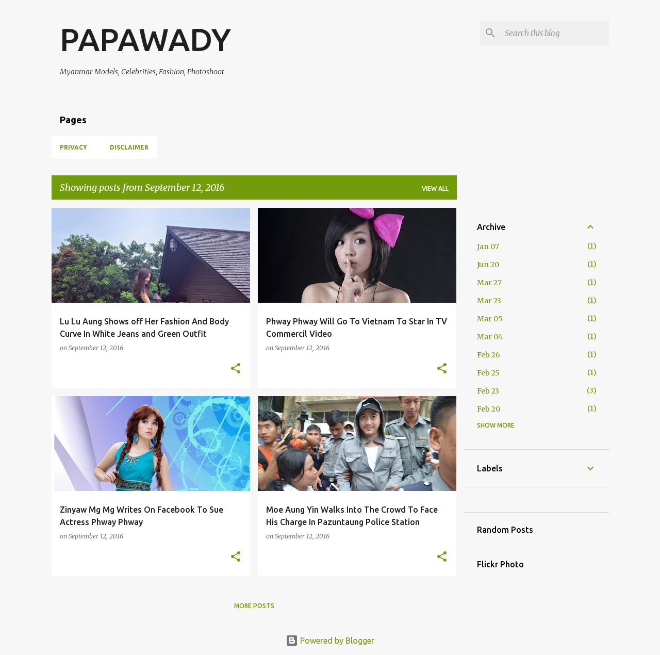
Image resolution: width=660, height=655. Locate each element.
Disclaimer (129, 147)
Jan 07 (488, 246)
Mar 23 (489, 300)
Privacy (73, 147)
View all (435, 188)
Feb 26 (488, 354)
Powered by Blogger (336, 640)
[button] (235, 369)
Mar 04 (490, 336)
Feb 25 (488, 373)
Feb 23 (488, 391)
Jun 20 (488, 264)
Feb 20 (488, 409)
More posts (254, 605)
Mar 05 (490, 318)
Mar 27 (489, 282)
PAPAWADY (145, 39)
